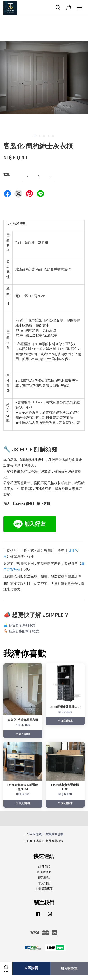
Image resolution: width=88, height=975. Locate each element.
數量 (6, 174)
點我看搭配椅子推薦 (24, 631)
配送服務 (44, 878)
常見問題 (44, 883)
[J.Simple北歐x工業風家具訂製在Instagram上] (50, 916)
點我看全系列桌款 (22, 625)
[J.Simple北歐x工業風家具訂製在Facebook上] (38, 916)
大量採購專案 (44, 889)
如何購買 (44, 866)
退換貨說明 (44, 872)
